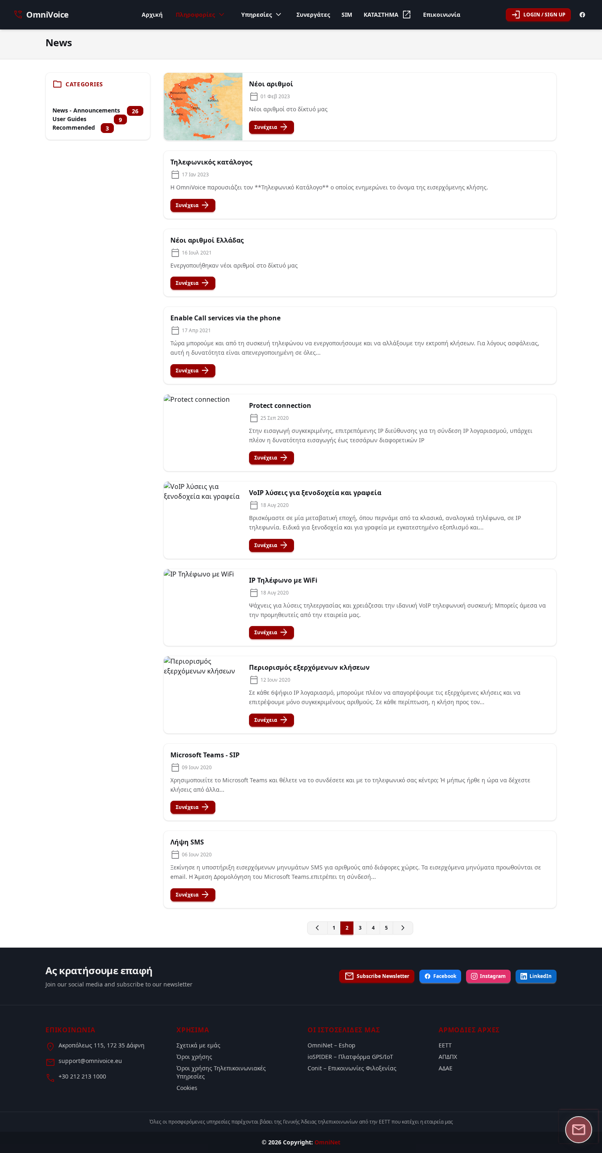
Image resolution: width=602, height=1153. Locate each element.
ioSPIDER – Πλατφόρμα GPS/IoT (350, 1057)
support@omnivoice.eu (90, 1061)
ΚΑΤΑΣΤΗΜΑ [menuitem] (388, 14)
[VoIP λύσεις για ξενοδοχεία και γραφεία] (203, 520)
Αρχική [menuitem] (152, 14)
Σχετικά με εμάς (198, 1045)
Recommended (73, 127)
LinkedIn (541, 976)
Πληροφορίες (201, 14)
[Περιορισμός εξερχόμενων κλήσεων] (203, 694)
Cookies (187, 1088)
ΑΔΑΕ (446, 1068)
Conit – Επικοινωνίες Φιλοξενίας (352, 1068)
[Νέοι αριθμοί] (203, 106)
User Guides (69, 119)
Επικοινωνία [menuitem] (441, 14)
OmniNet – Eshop (331, 1045)
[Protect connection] (203, 432)
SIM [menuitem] (347, 14)
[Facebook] (582, 14)
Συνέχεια (271, 127)
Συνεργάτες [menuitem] (313, 14)
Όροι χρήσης (194, 1057)
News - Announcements (86, 110)
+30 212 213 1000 (82, 1076)
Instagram (493, 976)
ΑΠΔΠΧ (448, 1057)
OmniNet (327, 1142)
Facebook (444, 976)
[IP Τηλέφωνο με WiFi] (203, 607)
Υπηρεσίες (262, 14)
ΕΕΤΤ (445, 1045)
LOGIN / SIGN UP (538, 14)
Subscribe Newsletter (376, 976)
